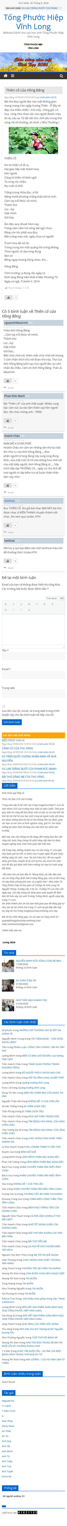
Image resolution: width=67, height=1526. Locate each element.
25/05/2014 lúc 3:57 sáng (13, 505)
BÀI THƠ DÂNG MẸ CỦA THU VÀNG (23, 777)
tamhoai (9, 501)
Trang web (8, 688)
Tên (5, 650)
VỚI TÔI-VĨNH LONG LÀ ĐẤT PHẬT (46, 1077)
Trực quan (52, 598)
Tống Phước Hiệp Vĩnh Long (33, 21)
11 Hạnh (6, 1405)
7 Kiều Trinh (8, 1410)
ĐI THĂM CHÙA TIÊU (35, 1106)
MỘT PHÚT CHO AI (13, 740)
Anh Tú (6, 1456)
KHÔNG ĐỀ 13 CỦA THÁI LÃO (43, 1101)
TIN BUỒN (31, 1278)
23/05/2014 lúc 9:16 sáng (13, 400)
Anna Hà (6, 1476)
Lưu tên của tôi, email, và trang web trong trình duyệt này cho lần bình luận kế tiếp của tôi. (31, 713)
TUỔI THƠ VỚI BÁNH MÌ (45, 1337)
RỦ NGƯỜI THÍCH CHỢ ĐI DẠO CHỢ (41, 1072)
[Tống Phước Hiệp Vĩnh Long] (5, 75)
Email (6, 669)
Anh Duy (6, 1441)
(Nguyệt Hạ (8, 1400)
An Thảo (6, 1431)
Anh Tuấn (7, 1461)
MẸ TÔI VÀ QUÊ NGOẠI (46, 1254)
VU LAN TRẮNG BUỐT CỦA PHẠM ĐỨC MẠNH (29, 769)
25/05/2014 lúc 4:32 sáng (13, 545)
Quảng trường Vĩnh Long (35, 1082)
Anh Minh (7, 1451)
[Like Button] (8, 297)
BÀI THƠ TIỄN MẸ (37, 1241)
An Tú (5, 1436)
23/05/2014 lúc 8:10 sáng (13, 327)
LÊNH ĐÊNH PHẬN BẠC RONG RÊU (41, 1156)
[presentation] (6, 604)
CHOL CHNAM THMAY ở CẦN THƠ (42, 1146)
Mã (62, 598)
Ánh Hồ (6, 1446)
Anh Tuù (6, 1466)
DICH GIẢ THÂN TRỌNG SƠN (44, 1116)
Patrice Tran (8, 1298)
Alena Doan (8, 1426)
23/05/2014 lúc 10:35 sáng (14, 440)
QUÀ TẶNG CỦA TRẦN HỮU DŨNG (40, 1324)
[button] (6, 604)
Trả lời (10, 388)
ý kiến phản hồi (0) (46, 744)
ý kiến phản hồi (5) (48, 97)
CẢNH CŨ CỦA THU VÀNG (17, 748)
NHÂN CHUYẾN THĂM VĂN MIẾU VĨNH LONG (37, 1188)
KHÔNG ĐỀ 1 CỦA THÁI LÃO (28, 1183)
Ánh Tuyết (7, 1471)
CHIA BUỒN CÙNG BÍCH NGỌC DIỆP (45, 1273)
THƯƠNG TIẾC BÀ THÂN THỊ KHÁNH (43, 1193)
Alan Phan (7, 1420)
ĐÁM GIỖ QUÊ (28, 1151)
